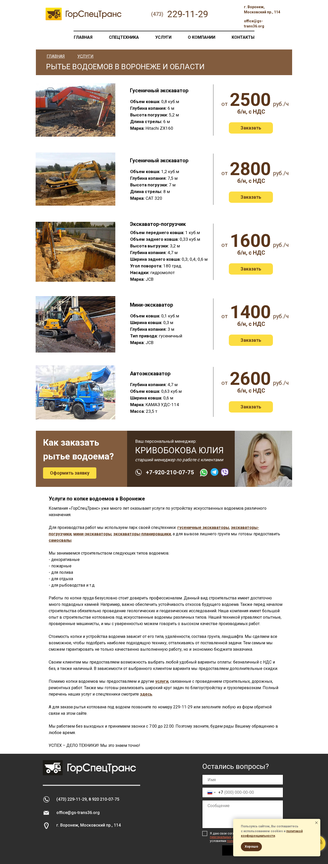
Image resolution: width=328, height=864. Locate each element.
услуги (161, 681)
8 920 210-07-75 (104, 799)
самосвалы (60, 540)
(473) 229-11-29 (71, 799)
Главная (83, 37)
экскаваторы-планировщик (141, 533)
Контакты (243, 37)
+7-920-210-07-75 (170, 472)
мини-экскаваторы (92, 533)
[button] (251, 128)
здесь (146, 694)
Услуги (163, 37)
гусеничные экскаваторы (203, 527)
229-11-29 (182, 707)
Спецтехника (124, 37)
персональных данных (226, 837)
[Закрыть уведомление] (316, 822)
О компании (201, 37)
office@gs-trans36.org (78, 812)
